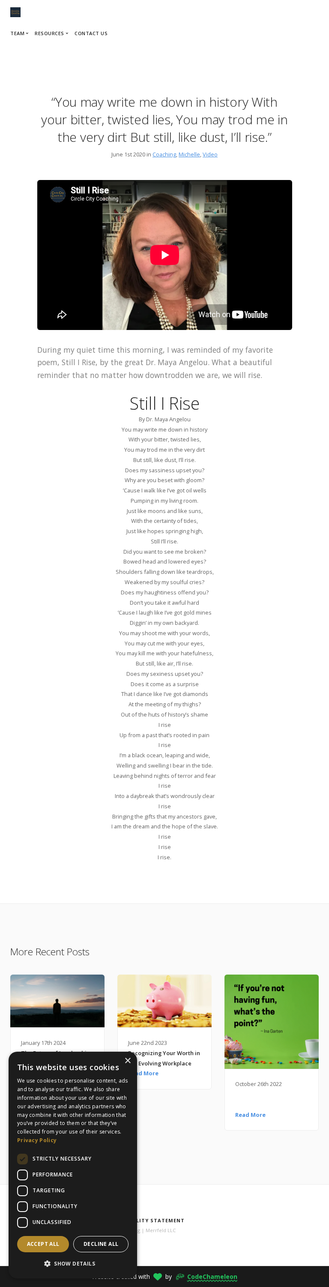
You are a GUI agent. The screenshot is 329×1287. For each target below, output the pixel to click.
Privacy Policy (37, 1140)
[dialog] (73, 1165)
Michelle (189, 154)
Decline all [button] (101, 1244)
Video (210, 154)
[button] (73, 1264)
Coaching (164, 154)
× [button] (127, 1061)
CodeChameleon (212, 1276)
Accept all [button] (43, 1244)
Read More (143, 1073)
